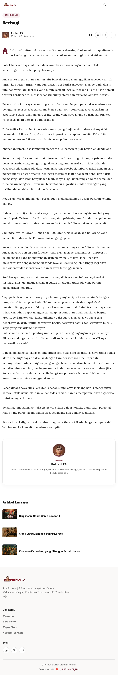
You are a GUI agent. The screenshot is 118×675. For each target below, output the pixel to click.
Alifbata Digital (70, 670)
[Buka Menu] (112, 5)
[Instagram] (6, 650)
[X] (14, 650)
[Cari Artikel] (105, 5)
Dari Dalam (11, 15)
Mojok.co (8, 616)
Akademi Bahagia (13, 633)
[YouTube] (22, 650)
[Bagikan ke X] (98, 35)
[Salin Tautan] (113, 35)
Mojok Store (10, 627)
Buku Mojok (9, 622)
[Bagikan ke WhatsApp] (90, 35)
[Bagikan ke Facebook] (105, 35)
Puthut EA (59, 464)
